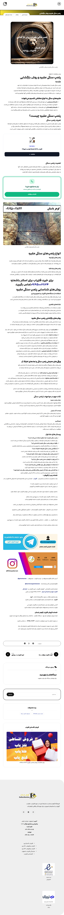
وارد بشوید (41, 678)
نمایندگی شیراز (46, 592)
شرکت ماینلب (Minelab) (38, 713)
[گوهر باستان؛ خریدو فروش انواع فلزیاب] (32, 4)
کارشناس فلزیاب (28, 854)
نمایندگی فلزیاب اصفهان (28, 851)
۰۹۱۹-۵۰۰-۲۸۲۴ (29, 835)
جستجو (10, 694)
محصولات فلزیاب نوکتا (25, 713)
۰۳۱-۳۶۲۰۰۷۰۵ (29, 829)
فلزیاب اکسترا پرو (28, 843)
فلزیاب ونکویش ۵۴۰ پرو (28, 849)
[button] (59, 3)
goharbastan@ (22, 579)
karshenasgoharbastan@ (32, 584)
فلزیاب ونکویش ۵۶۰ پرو (28, 846)
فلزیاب (35, 479)
